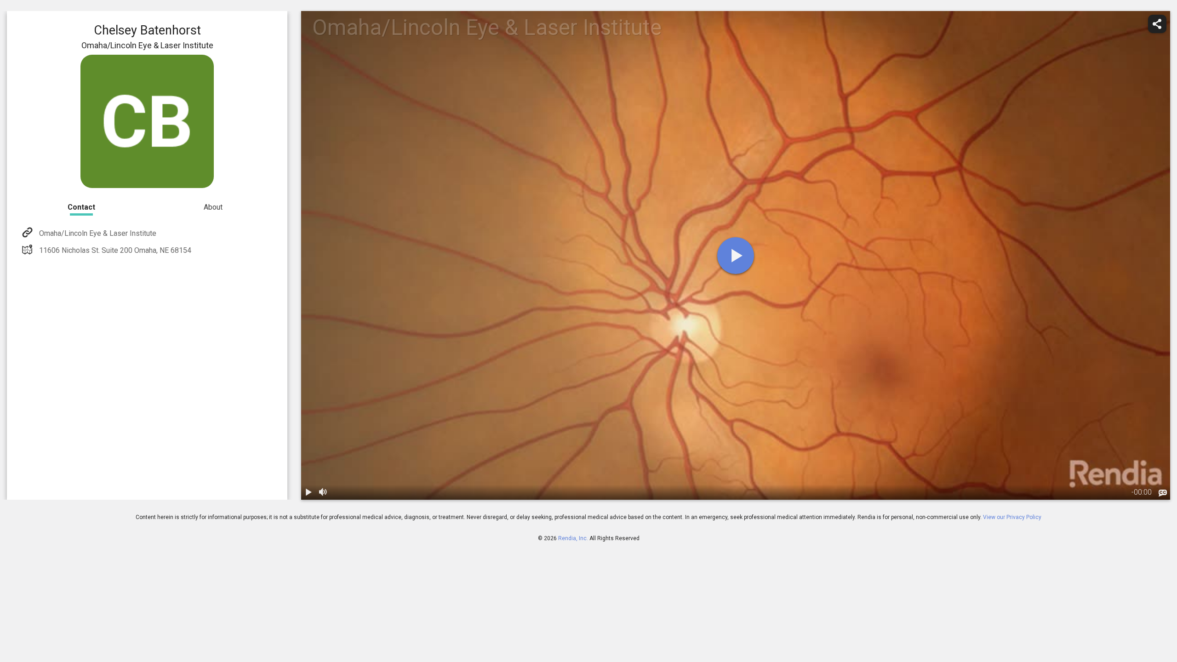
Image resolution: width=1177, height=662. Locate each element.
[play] (735, 255)
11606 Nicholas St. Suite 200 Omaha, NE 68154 (115, 250)
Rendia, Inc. (573, 538)
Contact (81, 207)
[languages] (1162, 493)
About (213, 207)
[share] (1157, 24)
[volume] (323, 492)
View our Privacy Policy (1012, 517)
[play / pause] (308, 492)
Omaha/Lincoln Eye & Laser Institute (97, 233)
